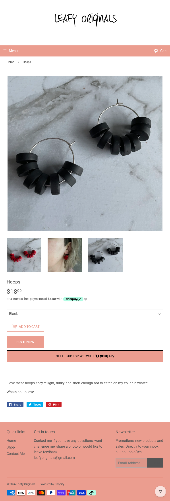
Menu (13, 51)
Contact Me (16, 454)
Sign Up (155, 463)
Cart (163, 51)
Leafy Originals (25, 484)
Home (10, 62)
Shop (11, 447)
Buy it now (25, 342)
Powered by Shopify (51, 484)
